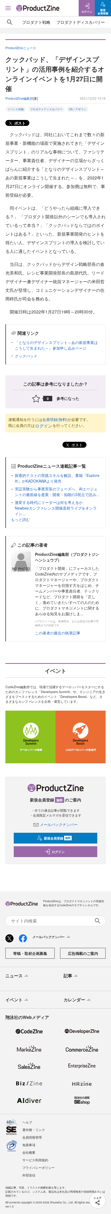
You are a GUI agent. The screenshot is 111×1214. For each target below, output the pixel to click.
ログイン (43, 426)
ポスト (19, 123)
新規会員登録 (57, 838)
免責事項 (28, 1144)
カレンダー (74, 999)
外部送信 (28, 1175)
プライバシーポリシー (38, 1167)
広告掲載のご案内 (83, 953)
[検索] (9, 22)
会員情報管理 (32, 1137)
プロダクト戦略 (36, 22)
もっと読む (20, 519)
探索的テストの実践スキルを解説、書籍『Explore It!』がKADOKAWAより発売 (57, 478)
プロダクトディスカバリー (80, 22)
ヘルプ (27, 1122)
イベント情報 (16, 109)
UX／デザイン (77, 109)
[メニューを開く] (8, 8)
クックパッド (26, 356)
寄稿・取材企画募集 (30, 953)
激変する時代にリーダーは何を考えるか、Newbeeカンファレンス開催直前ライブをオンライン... (56, 508)
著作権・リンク (33, 1129)
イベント (14, 999)
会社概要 (28, 1152)
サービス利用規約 (35, 1160)
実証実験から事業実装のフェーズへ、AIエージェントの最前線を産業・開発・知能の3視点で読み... (57, 491)
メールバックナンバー (59, 824)
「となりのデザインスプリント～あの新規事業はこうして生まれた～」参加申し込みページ (56, 345)
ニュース (14, 975)
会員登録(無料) (55, 419)
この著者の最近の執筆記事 (57, 633)
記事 (68, 975)
